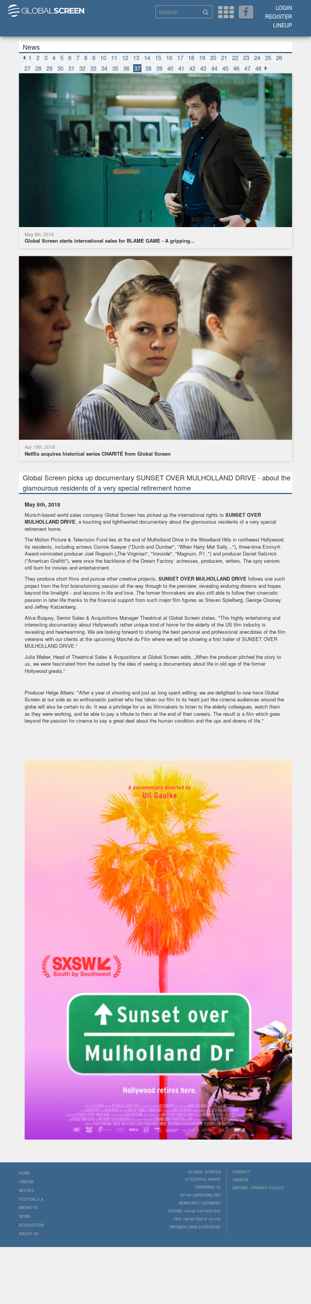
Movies (26, 1190)
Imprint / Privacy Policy (258, 1187)
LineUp (282, 25)
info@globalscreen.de (195, 1227)
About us (29, 1233)
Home (24, 1173)
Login (284, 7)
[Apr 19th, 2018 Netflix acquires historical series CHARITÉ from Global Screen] (155, 348)
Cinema (26, 1181)
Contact (241, 1172)
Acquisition (31, 1225)
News (24, 1216)
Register (278, 16)
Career (240, 1179)
